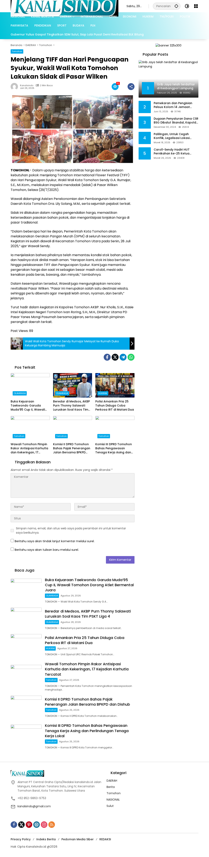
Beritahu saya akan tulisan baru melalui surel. (47, 550)
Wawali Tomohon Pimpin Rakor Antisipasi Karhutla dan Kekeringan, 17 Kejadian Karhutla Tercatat (29, 448)
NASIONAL (113, 800)
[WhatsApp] (131, 357)
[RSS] (51, 824)
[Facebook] (107, 357)
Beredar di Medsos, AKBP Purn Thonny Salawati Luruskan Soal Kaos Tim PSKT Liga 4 (71, 406)
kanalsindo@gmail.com (34, 806)
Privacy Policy (21, 839)
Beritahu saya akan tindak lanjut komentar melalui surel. (54, 541)
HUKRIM (102, 393)
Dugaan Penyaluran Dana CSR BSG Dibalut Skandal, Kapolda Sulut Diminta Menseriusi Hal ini (176, 121)
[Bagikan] (131, 86)
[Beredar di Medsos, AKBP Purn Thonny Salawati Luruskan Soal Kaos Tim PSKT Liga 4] (72, 385)
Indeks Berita (46, 839)
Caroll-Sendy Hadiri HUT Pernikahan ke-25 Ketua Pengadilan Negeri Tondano (174, 152)
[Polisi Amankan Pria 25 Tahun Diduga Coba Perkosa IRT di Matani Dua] (115, 385)
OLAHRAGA (20, 393)
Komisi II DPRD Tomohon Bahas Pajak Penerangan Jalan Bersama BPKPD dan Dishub (71, 448)
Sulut (110, 806)
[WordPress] (36, 824)
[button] (176, 6)
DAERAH (112, 781)
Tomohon (17, 51)
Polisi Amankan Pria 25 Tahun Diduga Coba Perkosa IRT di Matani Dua (114, 405)
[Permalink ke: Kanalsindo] (15, 86)
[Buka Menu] (195, 6)
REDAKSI (105, 839)
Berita (111, 787)
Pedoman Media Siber (77, 839)
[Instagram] (44, 824)
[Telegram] (123, 357)
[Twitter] (115, 357)
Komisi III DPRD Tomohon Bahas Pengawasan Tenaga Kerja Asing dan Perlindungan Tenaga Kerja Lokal (113, 448)
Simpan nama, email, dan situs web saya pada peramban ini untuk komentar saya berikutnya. (71, 530)
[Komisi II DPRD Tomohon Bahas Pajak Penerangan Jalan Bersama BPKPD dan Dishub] (72, 428)
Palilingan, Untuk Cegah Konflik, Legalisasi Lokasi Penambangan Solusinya (172, 136)
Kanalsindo (26, 85)
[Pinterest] (29, 824)
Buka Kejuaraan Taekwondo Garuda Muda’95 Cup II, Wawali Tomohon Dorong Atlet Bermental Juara (28, 406)
